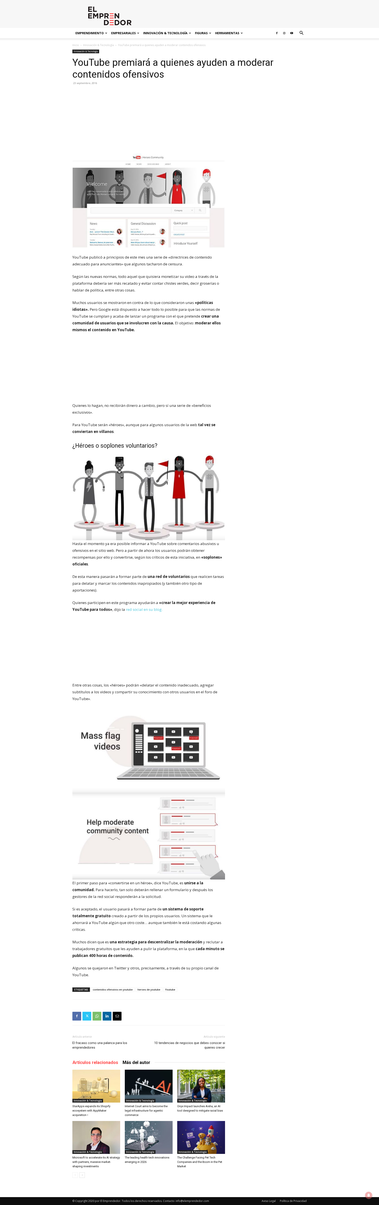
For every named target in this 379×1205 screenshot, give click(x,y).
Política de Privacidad (293, 1201)
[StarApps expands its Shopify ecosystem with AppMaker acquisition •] (96, 1086)
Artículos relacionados (95, 1062)
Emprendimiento (89, 33)
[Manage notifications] (368, 1195)
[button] (301, 33)
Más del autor (136, 1062)
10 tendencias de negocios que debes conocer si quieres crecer (189, 1045)
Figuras (201, 33)
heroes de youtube (149, 989)
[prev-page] (75, 1175)
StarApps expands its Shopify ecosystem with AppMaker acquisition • (91, 1111)
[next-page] (82, 1175)
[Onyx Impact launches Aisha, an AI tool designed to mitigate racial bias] (201, 1086)
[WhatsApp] (97, 1016)
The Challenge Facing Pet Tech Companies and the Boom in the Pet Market (199, 1162)
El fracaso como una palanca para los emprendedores (99, 1045)
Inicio (75, 45)
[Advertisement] (148, 121)
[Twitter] (86, 1016)
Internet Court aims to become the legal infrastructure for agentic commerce (146, 1111)
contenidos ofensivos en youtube (113, 989)
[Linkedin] (107, 1016)
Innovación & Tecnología (165, 33)
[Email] (117, 1016)
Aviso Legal (269, 1201)
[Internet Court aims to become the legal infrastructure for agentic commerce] (149, 1086)
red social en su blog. (144, 609)
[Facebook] (277, 33)
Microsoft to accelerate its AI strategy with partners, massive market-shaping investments (96, 1162)
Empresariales (123, 33)
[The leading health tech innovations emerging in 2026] (149, 1137)
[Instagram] (284, 33)
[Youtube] (291, 33)
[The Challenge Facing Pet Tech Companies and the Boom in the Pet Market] (201, 1137)
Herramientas (227, 33)
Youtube (170, 989)
